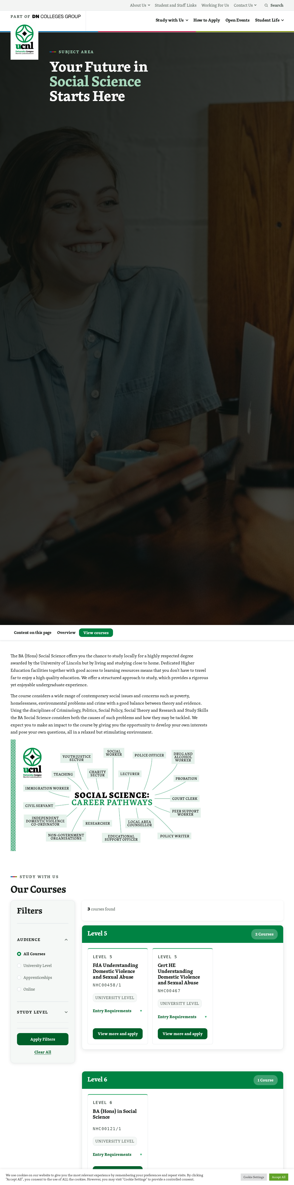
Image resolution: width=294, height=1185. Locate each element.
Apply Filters (42, 1039)
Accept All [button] (279, 1177)
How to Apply (206, 20)
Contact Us (243, 5)
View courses (96, 633)
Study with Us (170, 20)
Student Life (267, 20)
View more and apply (118, 1034)
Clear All (42, 1052)
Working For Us (215, 5)
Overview (66, 632)
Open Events (238, 20)
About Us (138, 5)
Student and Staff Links (175, 5)
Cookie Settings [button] (253, 1177)
